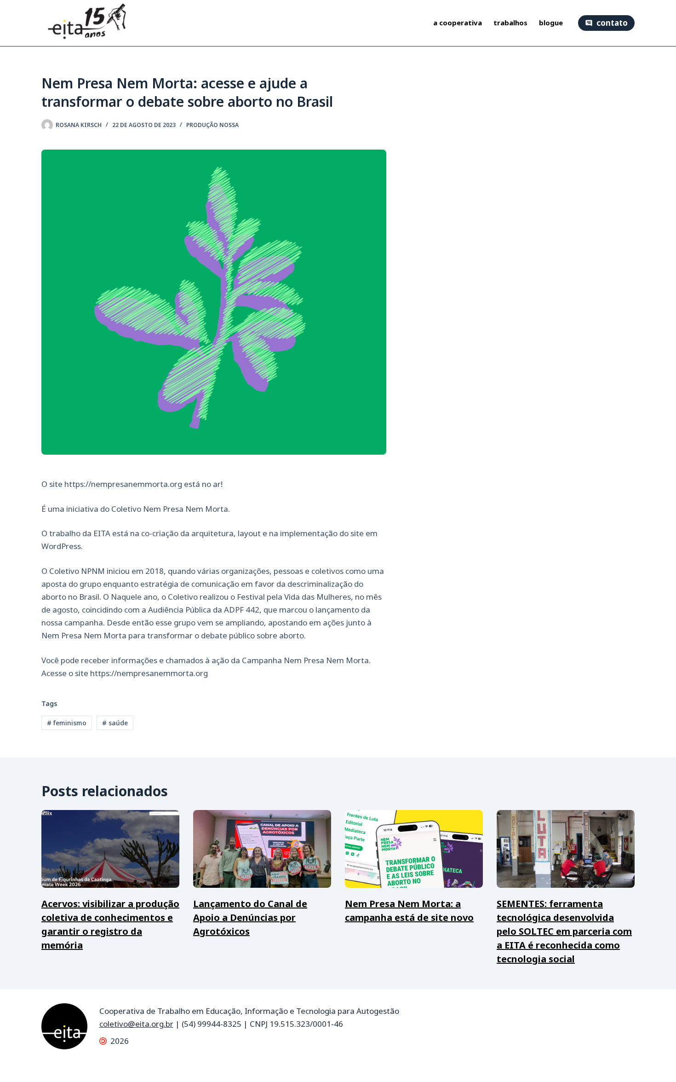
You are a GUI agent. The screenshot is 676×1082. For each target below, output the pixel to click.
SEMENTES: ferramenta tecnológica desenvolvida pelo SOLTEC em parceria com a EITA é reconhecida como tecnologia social (564, 931)
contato (612, 22)
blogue (551, 22)
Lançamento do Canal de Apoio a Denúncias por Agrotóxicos (250, 917)
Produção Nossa (212, 125)
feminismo (66, 722)
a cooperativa (457, 22)
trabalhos (510, 22)
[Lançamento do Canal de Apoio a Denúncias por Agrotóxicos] (262, 849)
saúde (115, 722)
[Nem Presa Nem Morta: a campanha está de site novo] (414, 849)
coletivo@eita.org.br (136, 1023)
